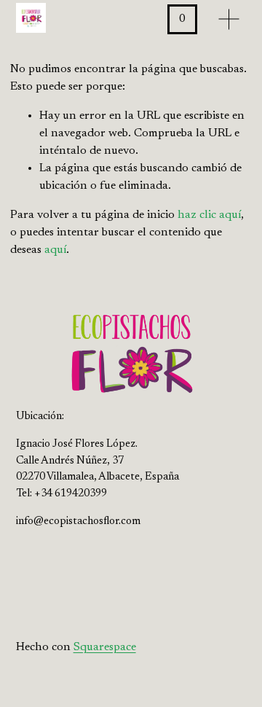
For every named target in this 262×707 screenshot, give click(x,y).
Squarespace (105, 647)
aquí (55, 250)
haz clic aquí (209, 215)
